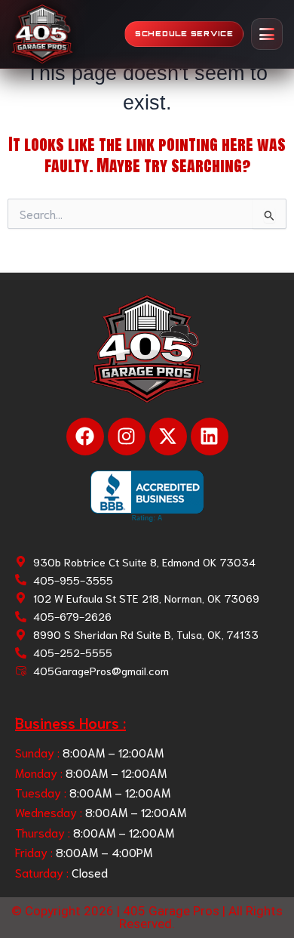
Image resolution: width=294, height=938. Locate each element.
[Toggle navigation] (267, 34)
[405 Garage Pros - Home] (42, 34)
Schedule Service (184, 33)
